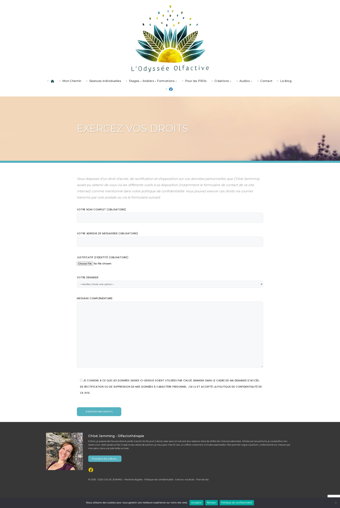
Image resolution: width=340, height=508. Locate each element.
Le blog (285, 81)
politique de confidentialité (237, 386)
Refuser (211, 502)
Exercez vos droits (184, 479)
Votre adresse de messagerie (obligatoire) (107, 233)
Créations (222, 81)
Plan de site (202, 479)
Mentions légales (133, 479)
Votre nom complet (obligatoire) (101, 209)
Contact (266, 81)
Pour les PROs (196, 81)
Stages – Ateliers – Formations (152, 81)
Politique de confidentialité (158, 479)
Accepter (196, 502)
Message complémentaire (94, 298)
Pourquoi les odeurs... (105, 458)
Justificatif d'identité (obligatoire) (102, 257)
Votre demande (87, 277)
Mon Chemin (71, 81)
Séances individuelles (105, 81)
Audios (245, 81)
